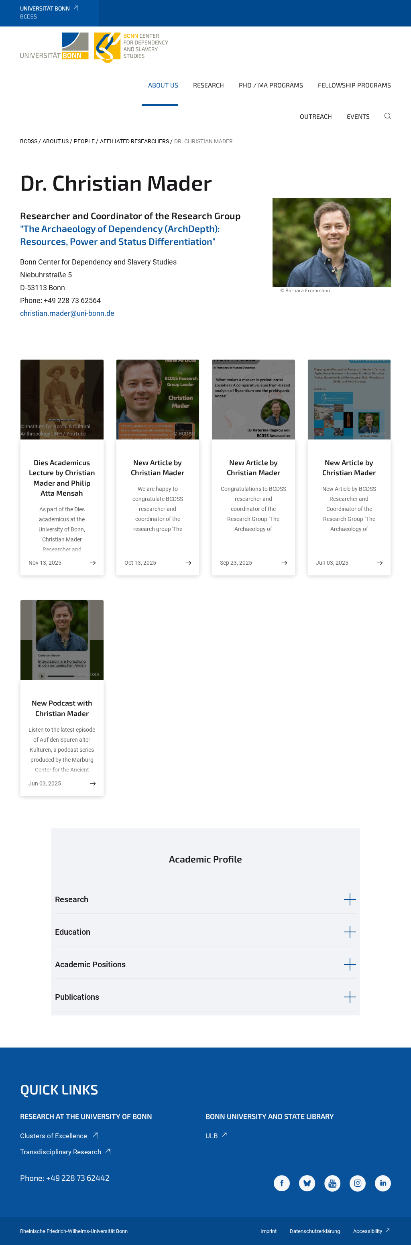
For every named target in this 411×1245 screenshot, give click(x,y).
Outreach (316, 116)
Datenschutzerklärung (315, 1231)
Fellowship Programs (354, 85)
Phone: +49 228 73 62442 (65, 1177)
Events (358, 116)
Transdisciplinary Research (60, 1152)
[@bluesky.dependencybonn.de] (307, 1184)
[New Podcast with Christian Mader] (93, 783)
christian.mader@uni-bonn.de (67, 313)
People (84, 141)
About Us (163, 85)
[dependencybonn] (383, 1184)
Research (208, 85)
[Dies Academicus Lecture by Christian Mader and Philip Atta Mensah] (93, 563)
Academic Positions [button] (90, 964)
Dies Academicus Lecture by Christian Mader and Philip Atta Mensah (62, 478)
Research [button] (71, 899)
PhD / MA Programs (271, 85)
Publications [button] (77, 997)
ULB (212, 1136)
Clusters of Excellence (54, 1136)
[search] (384, 121)
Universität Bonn (45, 8)
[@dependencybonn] (358, 1184)
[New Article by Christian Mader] (188, 563)
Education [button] (72, 932)
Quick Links (59, 1089)
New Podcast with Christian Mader (62, 708)
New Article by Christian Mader (157, 467)
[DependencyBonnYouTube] (332, 1184)
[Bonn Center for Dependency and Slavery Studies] (94, 48)
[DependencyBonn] (282, 1184)
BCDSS (28, 141)
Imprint (268, 1231)
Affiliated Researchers (134, 141)
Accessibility (367, 1231)
